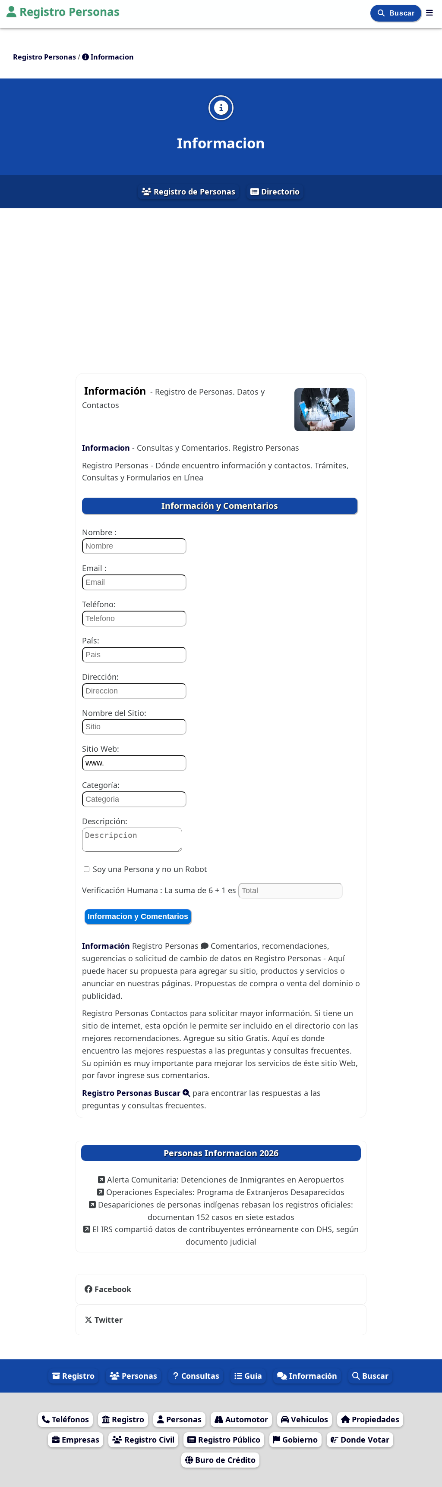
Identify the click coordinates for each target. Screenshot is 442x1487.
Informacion (107, 447)
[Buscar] (382, 13)
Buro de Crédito (224, 1460)
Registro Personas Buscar (132, 1093)
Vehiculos (308, 1419)
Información (107, 946)
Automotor (245, 1419)
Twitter (107, 1319)
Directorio (279, 191)
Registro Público (228, 1439)
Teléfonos (69, 1419)
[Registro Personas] (429, 12)
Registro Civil (148, 1439)
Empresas (79, 1439)
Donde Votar (363, 1439)
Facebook (112, 1289)
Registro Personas (69, 11)
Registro (77, 1376)
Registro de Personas (193, 191)
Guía (252, 1376)
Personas (138, 1376)
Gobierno (299, 1439)
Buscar (403, 13)
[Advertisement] (221, 285)
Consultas (199, 1376)
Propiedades (374, 1419)
